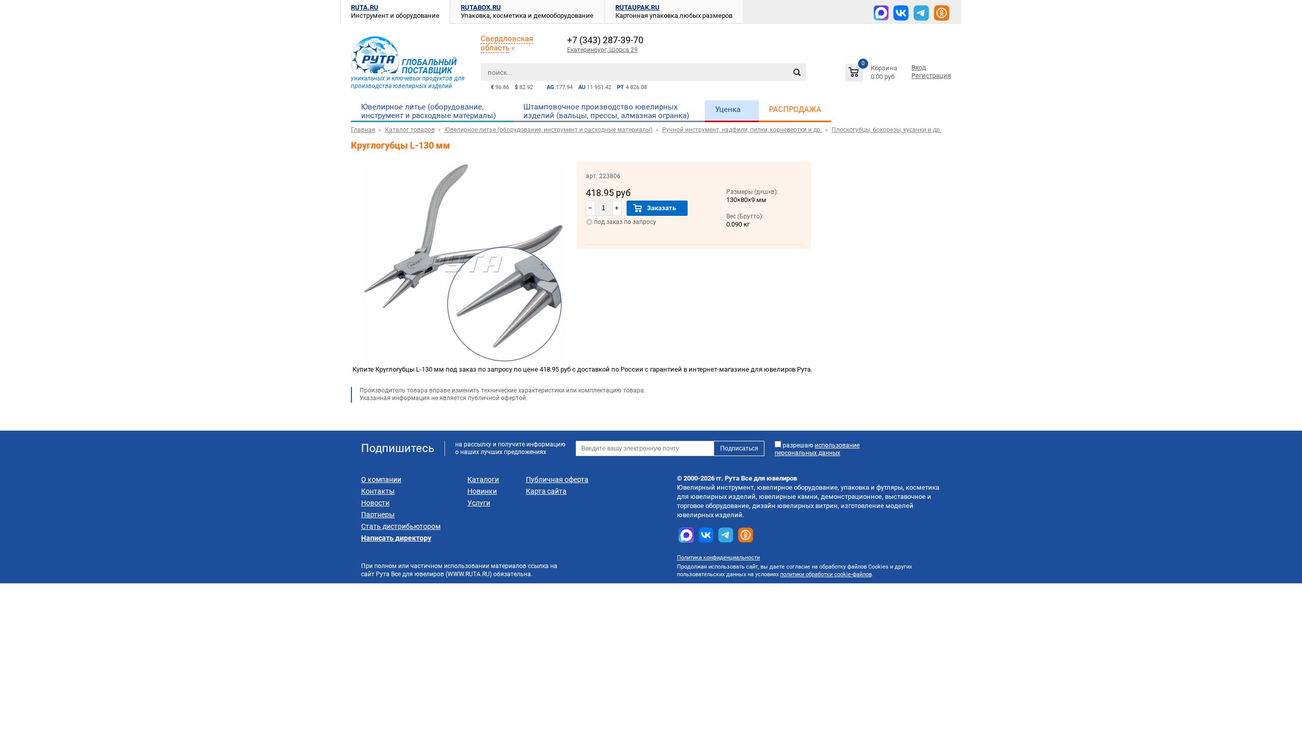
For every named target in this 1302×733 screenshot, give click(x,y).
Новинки (482, 491)
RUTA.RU (364, 7)
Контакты (378, 491)
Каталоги (483, 479)
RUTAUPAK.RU (637, 7)
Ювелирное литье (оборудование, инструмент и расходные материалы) (428, 111)
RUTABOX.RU (481, 7)
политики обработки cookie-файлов (826, 574)
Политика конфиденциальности (718, 557)
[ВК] (901, 13)
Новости (375, 503)
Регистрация (931, 75)
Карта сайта (546, 491)
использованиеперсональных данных (817, 449)
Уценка (728, 109)
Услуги (478, 503)
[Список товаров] (872, 74)
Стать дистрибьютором (400, 526)
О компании (381, 479)
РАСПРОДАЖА (795, 109)
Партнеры (378, 515)
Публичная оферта (557, 479)
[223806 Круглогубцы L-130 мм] (464, 363)
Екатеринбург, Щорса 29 (602, 49)
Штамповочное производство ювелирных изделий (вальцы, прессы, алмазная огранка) (606, 111)
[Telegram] (921, 13)
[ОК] (942, 13)
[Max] (881, 12)
